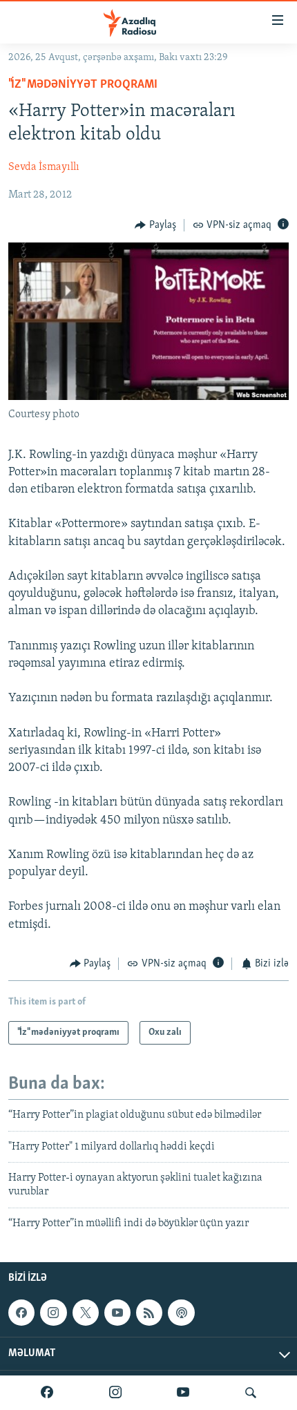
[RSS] (149, 1312)
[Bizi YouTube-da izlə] (183, 1392)
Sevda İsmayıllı (43, 167)
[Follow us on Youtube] (117, 1312)
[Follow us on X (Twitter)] (86, 1312)
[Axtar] (250, 1392)
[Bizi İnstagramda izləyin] (115, 1392)
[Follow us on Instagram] (53, 1312)
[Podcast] (181, 1312)
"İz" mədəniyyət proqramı (82, 85)
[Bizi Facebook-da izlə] (47, 1392)
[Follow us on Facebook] (21, 1312)
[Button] (155, 225)
